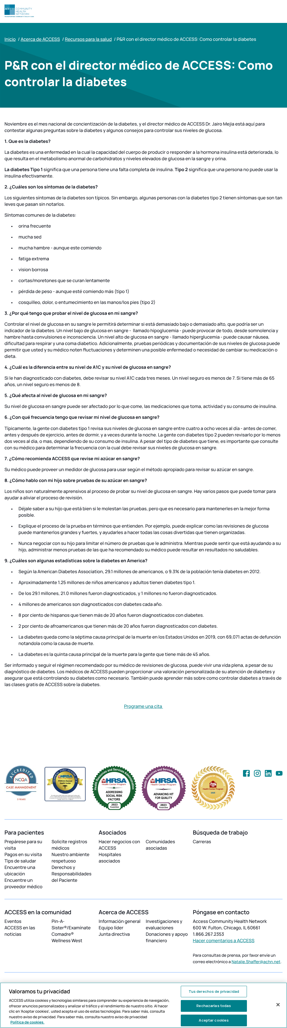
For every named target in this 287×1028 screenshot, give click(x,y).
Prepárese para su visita (23, 844)
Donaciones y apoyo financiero (167, 937)
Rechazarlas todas (213, 1005)
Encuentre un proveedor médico (23, 883)
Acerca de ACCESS (40, 39)
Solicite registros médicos (69, 844)
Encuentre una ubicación (19, 870)
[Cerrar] (278, 1004)
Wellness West (67, 940)
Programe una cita (143, 706)
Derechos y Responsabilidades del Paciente (71, 873)
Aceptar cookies (214, 1020)
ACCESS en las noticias (19, 931)
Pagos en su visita (23, 854)
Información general (119, 921)
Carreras (202, 841)
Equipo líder (111, 928)
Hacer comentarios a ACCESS (223, 940)
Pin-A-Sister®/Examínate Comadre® (71, 927)
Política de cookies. (27, 1022)
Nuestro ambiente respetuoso (70, 857)
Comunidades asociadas (160, 844)
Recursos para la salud (88, 39)
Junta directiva (114, 934)
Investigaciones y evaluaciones (164, 924)
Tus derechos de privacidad (214, 991)
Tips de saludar (20, 861)
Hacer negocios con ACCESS (119, 844)
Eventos (12, 921)
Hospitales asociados (110, 857)
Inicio (10, 39)
